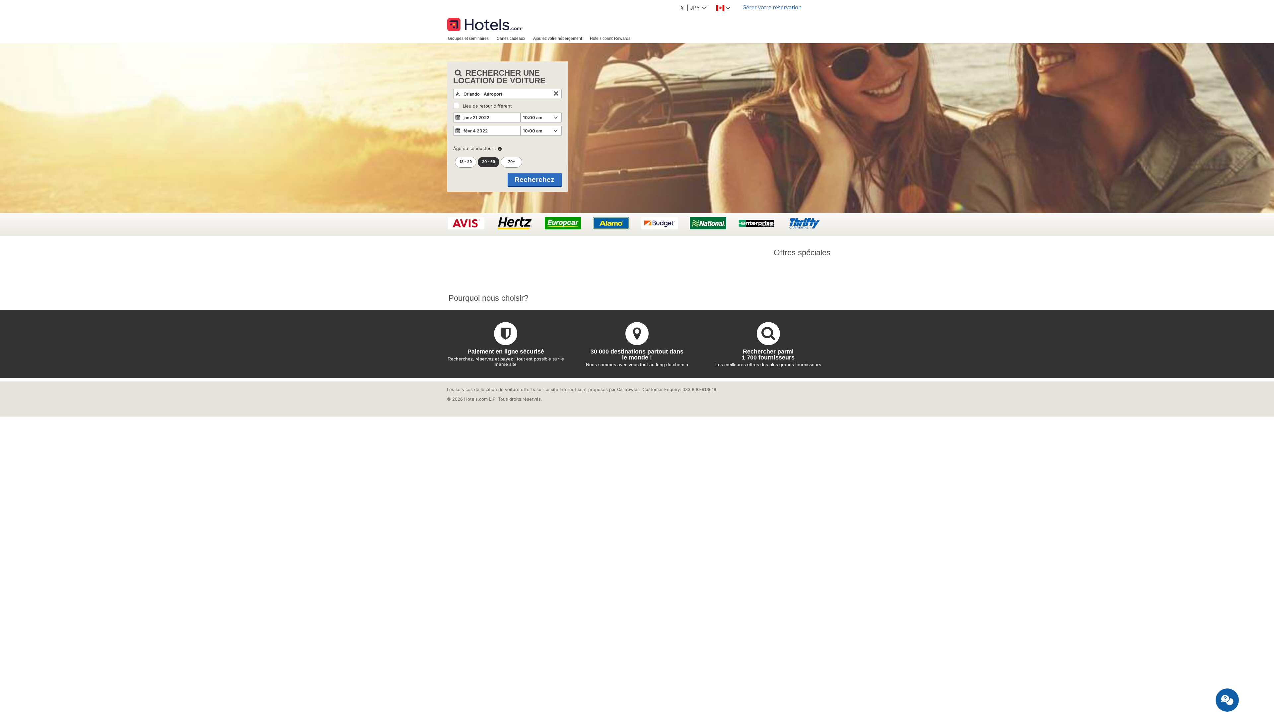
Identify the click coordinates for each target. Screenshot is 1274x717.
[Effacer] (556, 94)
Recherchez (534, 179)
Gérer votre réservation (772, 7)
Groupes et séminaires (468, 38)
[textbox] (507, 94)
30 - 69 (488, 161)
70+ (511, 161)
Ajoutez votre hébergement (557, 38)
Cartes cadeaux (511, 38)
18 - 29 (466, 161)
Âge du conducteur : (474, 148)
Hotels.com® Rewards (610, 38)
